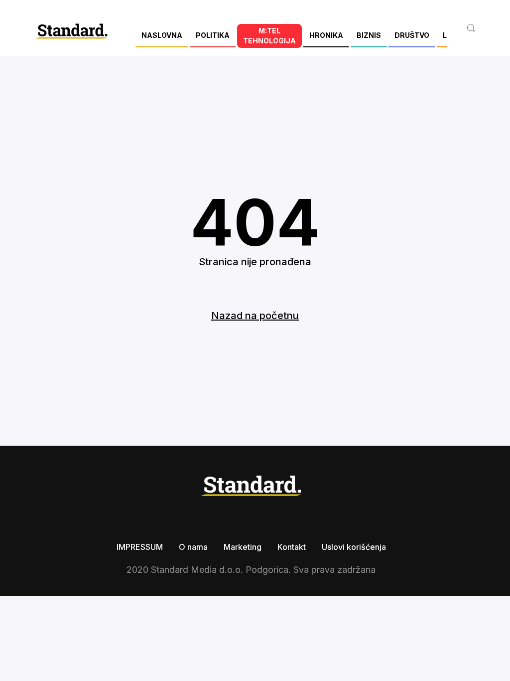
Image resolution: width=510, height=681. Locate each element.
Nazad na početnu (255, 316)
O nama (193, 547)
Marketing (242, 547)
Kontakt (291, 547)
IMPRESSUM (140, 547)
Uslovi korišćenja (354, 547)
